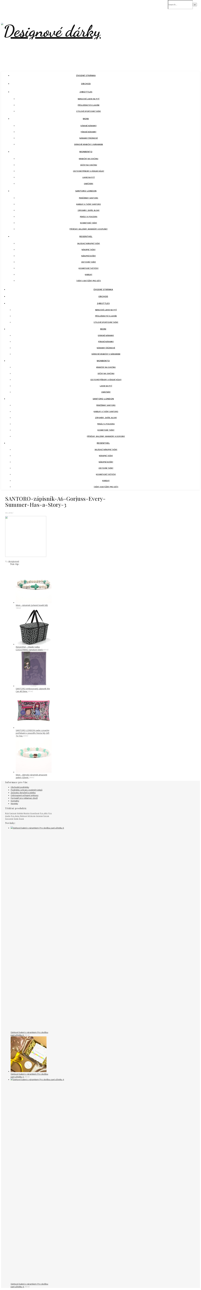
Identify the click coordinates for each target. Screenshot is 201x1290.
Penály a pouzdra (88, 216)
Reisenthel (85, 236)
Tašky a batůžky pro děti (88, 281)
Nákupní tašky (88, 249)
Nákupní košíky (88, 256)
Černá (46, 816)
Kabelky (88, 274)
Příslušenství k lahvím (89, 105)
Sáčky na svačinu (88, 165)
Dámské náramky (89, 126)
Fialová (12, 813)
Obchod (86, 83)
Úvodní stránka (86, 75)
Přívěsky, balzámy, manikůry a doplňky (89, 229)
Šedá (16, 819)
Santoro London (86, 190)
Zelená (39, 816)
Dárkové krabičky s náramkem (88, 144)
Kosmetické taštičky (88, 268)
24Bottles (86, 91)
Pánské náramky (88, 132)
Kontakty (15, 800)
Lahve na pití (88, 177)
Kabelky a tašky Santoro (88, 204)
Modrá (27, 813)
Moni (86, 118)
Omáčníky (88, 183)
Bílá (7, 813)
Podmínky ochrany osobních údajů (26, 789)
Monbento (85, 151)
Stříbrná (31, 816)
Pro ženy (15, 816)
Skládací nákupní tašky (88, 243)
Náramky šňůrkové (88, 138)
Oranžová (34, 813)
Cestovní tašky (88, 262)
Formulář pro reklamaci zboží (24, 798)
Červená (9, 819)
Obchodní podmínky (20, 787)
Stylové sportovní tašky (88, 111)
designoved (13, 561)
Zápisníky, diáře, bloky (89, 210)
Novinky (14, 803)
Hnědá (20, 813)
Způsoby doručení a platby (23, 792)
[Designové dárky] (51, 31)
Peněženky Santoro (88, 198)
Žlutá (21, 819)
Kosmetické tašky (88, 223)
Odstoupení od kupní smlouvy (24, 795)
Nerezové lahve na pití (89, 99)
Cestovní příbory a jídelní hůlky (88, 171)
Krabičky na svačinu (88, 159)
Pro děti (44, 813)
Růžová (23, 816)
